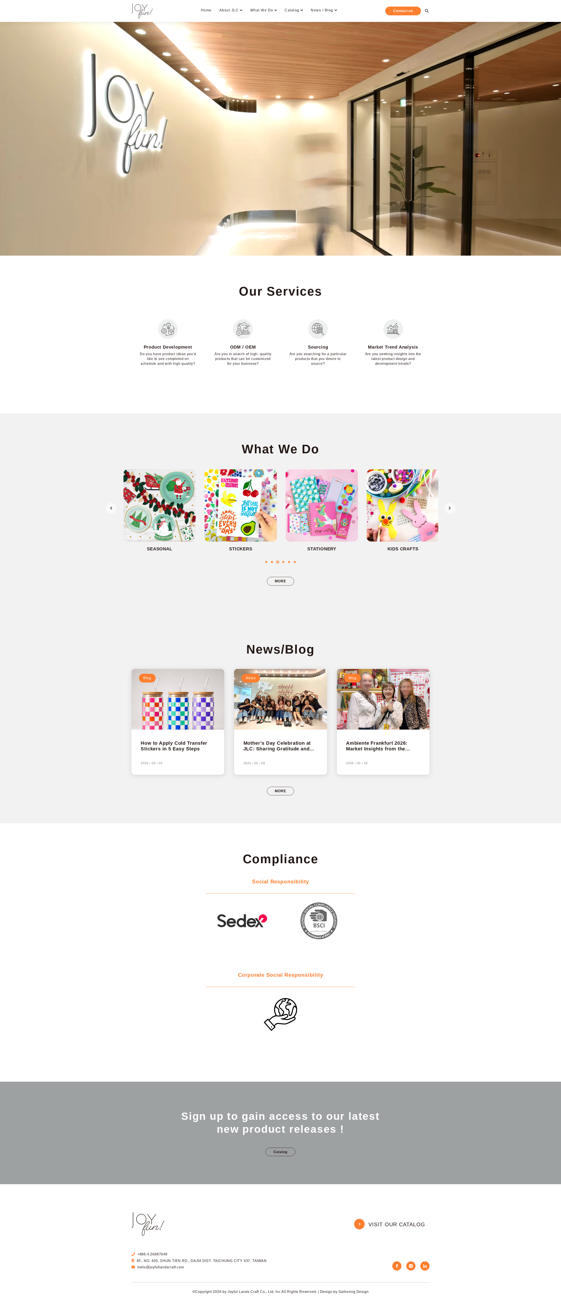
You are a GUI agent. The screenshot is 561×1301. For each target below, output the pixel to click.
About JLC (229, 10)
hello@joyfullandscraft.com (160, 1267)
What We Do (261, 10)
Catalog (292, 10)
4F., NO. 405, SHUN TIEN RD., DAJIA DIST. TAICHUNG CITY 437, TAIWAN (202, 1261)
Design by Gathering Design (344, 1292)
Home (206, 10)
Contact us (403, 11)
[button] (266, 562)
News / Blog (322, 10)
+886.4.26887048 (152, 1254)
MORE (280, 581)
